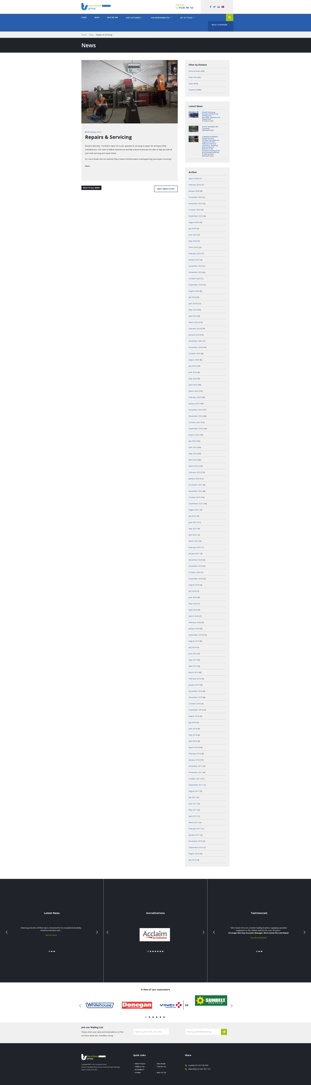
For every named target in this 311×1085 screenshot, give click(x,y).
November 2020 (196, 566)
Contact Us (161, 1067)
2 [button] (149, 1017)
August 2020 (194, 585)
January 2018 (194, 760)
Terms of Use (140, 1067)
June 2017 (193, 803)
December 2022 (195, 409)
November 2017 (196, 772)
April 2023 (193, 384)
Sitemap (138, 1072)
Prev (7, 932)
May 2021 (193, 528)
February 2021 (195, 547)
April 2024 (193, 316)
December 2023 (195, 341)
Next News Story (166, 189)
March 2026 (194, 178)
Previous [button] (80, 1005)
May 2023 (193, 378)
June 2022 (193, 447)
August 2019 (194, 641)
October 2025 (195, 209)
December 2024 (195, 266)
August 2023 (194, 360)
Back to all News (91, 188)
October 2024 (195, 278)
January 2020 (194, 628)
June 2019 (193, 653)
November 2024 (196, 272)
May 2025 (193, 241)
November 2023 (196, 347)
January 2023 (194, 403)
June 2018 (193, 728)
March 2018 (194, 747)
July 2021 (192, 516)
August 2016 (194, 853)
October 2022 (195, 422)
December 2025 (195, 197)
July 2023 (192, 366)
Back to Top (161, 1072)
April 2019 (193, 666)
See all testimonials (259, 937)
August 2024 (194, 291)
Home (83, 17)
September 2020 (196, 578)
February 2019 (195, 678)
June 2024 (193, 303)
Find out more (51, 935)
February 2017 (195, 828)
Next (97, 932)
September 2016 (196, 847)
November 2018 (196, 697)
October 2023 (195, 353)
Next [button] (231, 1005)
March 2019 (194, 672)
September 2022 (196, 428)
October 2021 (195, 497)
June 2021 (193, 522)
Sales (191, 83)
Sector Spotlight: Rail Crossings (210, 127)
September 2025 (196, 216)
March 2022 (194, 466)
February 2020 (195, 622)
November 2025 (196, 203)
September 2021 (196, 503)
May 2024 (193, 309)
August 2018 (194, 716)
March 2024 (194, 322)
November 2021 (196, 491)
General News (195, 71)
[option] (100, 1005)
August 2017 (194, 791)
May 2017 (193, 810)
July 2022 (192, 441)
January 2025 (194, 259)
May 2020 (193, 603)
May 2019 (193, 660)
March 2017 (194, 822)
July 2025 (192, 228)
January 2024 (194, 335)
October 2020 (195, 572)
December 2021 (195, 485)
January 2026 (194, 191)
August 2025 (194, 222)
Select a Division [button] (219, 25)
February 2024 (195, 328)
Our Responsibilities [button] (160, 17)
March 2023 (194, 391)
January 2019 (194, 685)
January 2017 (194, 835)
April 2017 (193, 816)
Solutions (192, 90)
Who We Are (112, 17)
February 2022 (195, 472)
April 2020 (193, 610)
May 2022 (193, 453)
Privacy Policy (140, 1064)
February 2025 (195, 253)
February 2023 (195, 397)
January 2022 (194, 478)
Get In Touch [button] (186, 17)
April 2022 (193, 460)
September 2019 (196, 635)
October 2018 (195, 703)
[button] (229, 17)
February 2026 (195, 184)
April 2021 (193, 535)
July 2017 (192, 797)
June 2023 (193, 372)
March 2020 (194, 616)
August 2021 (194, 509)
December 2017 (195, 766)
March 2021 (194, 541)
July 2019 (192, 647)
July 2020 (192, 591)
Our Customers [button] (133, 17)
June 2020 (193, 597)
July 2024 (192, 297)
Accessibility (139, 1069)
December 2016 (195, 841)
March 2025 (194, 247)
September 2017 (196, 785)
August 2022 (194, 435)
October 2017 (195, 778)
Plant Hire (193, 77)
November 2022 (196, 416)
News (96, 17)
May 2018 (193, 735)
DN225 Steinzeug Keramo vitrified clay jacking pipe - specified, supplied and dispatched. (211, 115)
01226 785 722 (186, 7)
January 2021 (194, 553)
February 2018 (195, 753)
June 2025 (193, 235)
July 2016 (192, 860)
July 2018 (192, 722)
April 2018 (193, 741)
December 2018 (195, 691)
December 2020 (195, 560)
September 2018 (196, 710)
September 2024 (196, 284)
